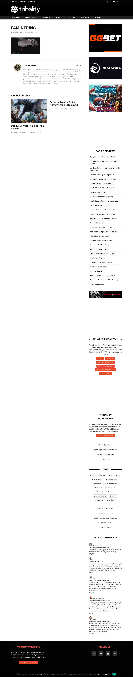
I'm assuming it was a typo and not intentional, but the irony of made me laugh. (105, 551)
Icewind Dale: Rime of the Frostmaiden (104, 201)
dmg (111, 492)
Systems (71, 18)
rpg (112, 475)
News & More (31, 18)
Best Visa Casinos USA (105, 508)
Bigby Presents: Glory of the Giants (103, 157)
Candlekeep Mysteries (98, 192)
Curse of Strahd (96, 271)
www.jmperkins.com (30, 76)
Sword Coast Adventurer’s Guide (102, 254)
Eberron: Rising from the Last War (102, 214)
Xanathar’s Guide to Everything (101, 245)
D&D (103, 475)
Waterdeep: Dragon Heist (99, 236)
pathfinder (111, 488)
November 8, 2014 (67, 108)
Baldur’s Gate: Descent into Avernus (103, 218)
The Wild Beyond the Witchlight (102, 183)
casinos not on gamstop (105, 454)
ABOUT (100, 359)
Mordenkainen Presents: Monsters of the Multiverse (105, 169)
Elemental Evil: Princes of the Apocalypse (105, 280)
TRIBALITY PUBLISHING (105, 436)
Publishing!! (105, 373)
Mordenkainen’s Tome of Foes (101, 240)
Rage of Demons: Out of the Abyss (102, 275)
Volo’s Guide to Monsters (99, 249)
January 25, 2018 (35, 132)
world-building (98, 480)
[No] (131, 674)
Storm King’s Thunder (98, 267)
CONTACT (110, 359)
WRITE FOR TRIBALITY (105, 366)
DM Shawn (55, 108)
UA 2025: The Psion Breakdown (99, 547)
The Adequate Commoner (49, 83)
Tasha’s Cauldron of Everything (101, 197)
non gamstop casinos (105, 523)
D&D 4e (100, 500)
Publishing (31, 1)
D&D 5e (94, 475)
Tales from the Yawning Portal (101, 262)
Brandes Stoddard (20, 132)
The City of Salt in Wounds (64, 79)
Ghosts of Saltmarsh (97, 223)
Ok (114, 674)
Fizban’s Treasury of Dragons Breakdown (105, 175)
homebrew (97, 484)
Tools (59, 18)
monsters (102, 492)
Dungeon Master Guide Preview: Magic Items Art (63, 103)
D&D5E (113, 496)
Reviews (46, 18)
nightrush (105, 459)
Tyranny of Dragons (97, 284)
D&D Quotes (105, 527)
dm (119, 475)
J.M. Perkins (17, 32)
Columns (15, 18)
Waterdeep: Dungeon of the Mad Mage (104, 232)
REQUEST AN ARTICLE (105, 362)
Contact (22, 1)
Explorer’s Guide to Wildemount (102, 210)
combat (111, 500)
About (14, 1)
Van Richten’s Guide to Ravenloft (102, 188)
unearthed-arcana (111, 484)
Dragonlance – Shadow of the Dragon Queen (104, 162)
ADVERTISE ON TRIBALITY (105, 370)
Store (98, 18)
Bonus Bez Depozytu (105, 513)
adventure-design (100, 496)
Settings (85, 18)
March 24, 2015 (32, 32)
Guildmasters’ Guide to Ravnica (101, 227)
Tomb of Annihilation (97, 258)
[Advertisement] (86, 9)
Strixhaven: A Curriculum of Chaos (103, 179)
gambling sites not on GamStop (105, 450)
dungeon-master (112, 480)
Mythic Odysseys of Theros (100, 205)
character (100, 488)
